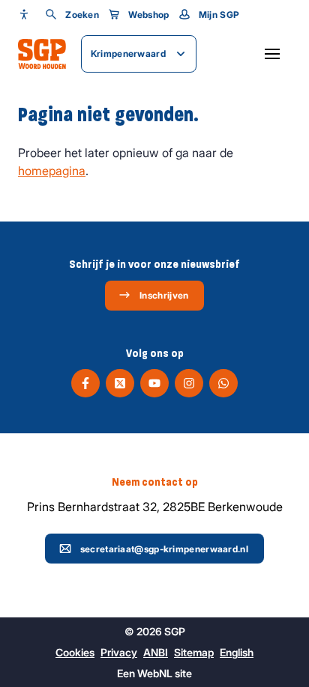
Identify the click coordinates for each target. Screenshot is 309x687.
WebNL (154, 673)
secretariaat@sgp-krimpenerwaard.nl (164, 549)
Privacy (118, 652)
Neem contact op (155, 482)
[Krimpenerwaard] (42, 54)
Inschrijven (164, 295)
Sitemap (194, 652)
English (237, 652)
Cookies (75, 652)
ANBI (155, 652)
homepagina (52, 170)
